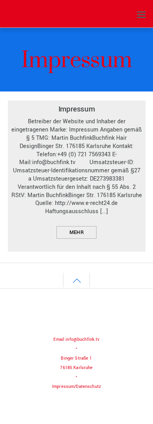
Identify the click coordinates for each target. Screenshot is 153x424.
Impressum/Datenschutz (76, 386)
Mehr (76, 232)
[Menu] (141, 14)
